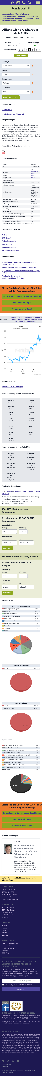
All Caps (33, 177)
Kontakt (4, 933)
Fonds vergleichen (10, 97)
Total (34, 322)
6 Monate (37, 317)
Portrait (4, 235)
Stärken (4, 925)
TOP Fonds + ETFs (8, 892)
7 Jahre (39, 319)
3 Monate (28, 317)
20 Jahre (27, 322)
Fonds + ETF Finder (8, 890)
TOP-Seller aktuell (8, 907)
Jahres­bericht (7, 244)
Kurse (37, 18)
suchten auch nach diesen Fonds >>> (19, 268)
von (3, 539)
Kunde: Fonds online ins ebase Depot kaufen (22, 296)
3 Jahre (25, 319)
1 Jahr (11, 319)
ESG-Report (6, 238)
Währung (22, 528)
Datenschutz (6, 946)
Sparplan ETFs (7, 897)
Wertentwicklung (22, 14)
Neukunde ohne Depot (22, 309)
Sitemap (5, 950)
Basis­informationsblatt (10, 250)
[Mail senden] (18, 3)
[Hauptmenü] (38, 2)
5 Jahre (32, 319)
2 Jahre (18, 319)
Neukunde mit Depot (22, 303)
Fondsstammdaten (9, 16)
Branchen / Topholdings (27, 16)
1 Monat (20, 317)
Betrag (4, 528)
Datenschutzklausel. (24, 984)
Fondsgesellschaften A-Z (10, 899)
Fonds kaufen (23, 21)
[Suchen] (30, 3)
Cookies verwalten (8, 948)
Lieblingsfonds (7, 912)
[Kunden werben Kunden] (12, 3)
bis (20, 539)
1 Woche (12, 317)
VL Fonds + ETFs (7, 915)
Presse (4, 930)
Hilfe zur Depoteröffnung (10, 943)
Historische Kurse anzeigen (12, 387)
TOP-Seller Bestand (8, 910)
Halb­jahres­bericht (9, 247)
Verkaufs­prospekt (9, 241)
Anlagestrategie (8, 14)
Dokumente (6, 21)
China (32, 175)
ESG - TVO (5, 953)
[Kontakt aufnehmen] (24, 3)
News (14, 21)
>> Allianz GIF (7, 110)
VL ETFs (5, 917)
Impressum (5, 935)
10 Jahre (19, 322)
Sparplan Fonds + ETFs (9, 894)
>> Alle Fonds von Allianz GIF (13, 114)
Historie (4, 928)
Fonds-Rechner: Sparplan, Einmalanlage (17, 18)
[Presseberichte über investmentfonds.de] (6, 1006)
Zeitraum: (4, 319)
